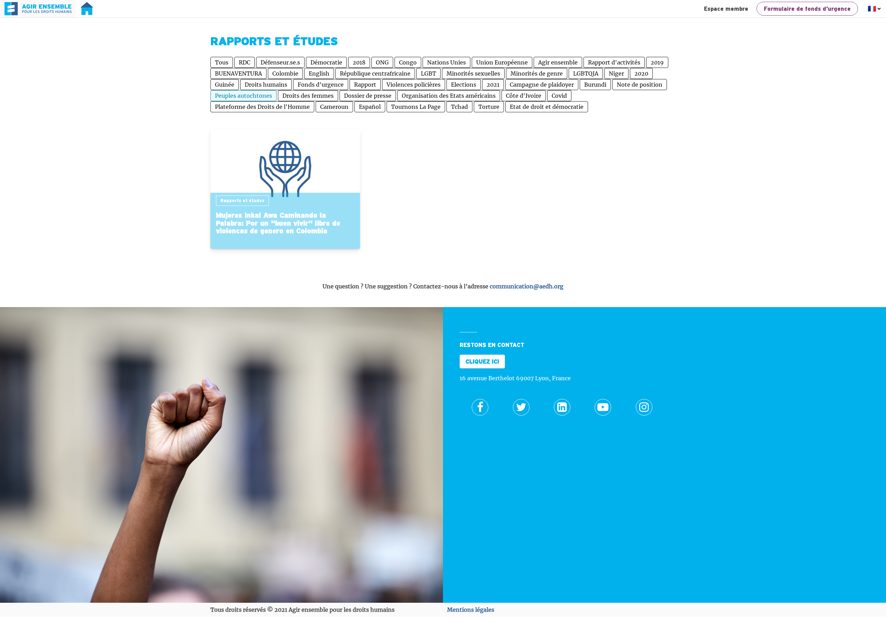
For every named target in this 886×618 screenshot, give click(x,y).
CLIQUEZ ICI (482, 361)
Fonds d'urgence (321, 84)
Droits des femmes (308, 95)
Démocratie (326, 62)
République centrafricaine (375, 73)
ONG (382, 62)
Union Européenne (502, 62)
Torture (488, 106)
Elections (463, 84)
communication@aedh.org (526, 286)
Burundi (595, 84)
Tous (221, 62)
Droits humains (266, 84)
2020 (641, 73)
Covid (559, 95)
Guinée (224, 84)
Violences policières (414, 84)
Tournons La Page (416, 106)
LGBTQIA (585, 73)
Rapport (365, 84)
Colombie (285, 73)
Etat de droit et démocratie (547, 106)
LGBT (428, 73)
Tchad (459, 106)
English (319, 73)
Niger (616, 73)
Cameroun (334, 106)
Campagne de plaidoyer (542, 84)
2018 (359, 62)
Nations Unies (446, 62)
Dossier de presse (367, 95)
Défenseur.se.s (280, 62)
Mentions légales (470, 609)
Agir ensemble (558, 62)
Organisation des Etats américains (449, 95)
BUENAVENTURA (238, 73)
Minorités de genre (536, 73)
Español (370, 106)
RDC (244, 62)
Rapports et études (242, 200)
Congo (408, 62)
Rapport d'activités (614, 62)
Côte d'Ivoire (523, 95)
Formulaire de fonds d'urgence (807, 9)
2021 (493, 84)
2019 (657, 62)
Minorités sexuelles (473, 73)
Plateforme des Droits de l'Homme (262, 106)
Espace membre (726, 9)
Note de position (639, 84)
